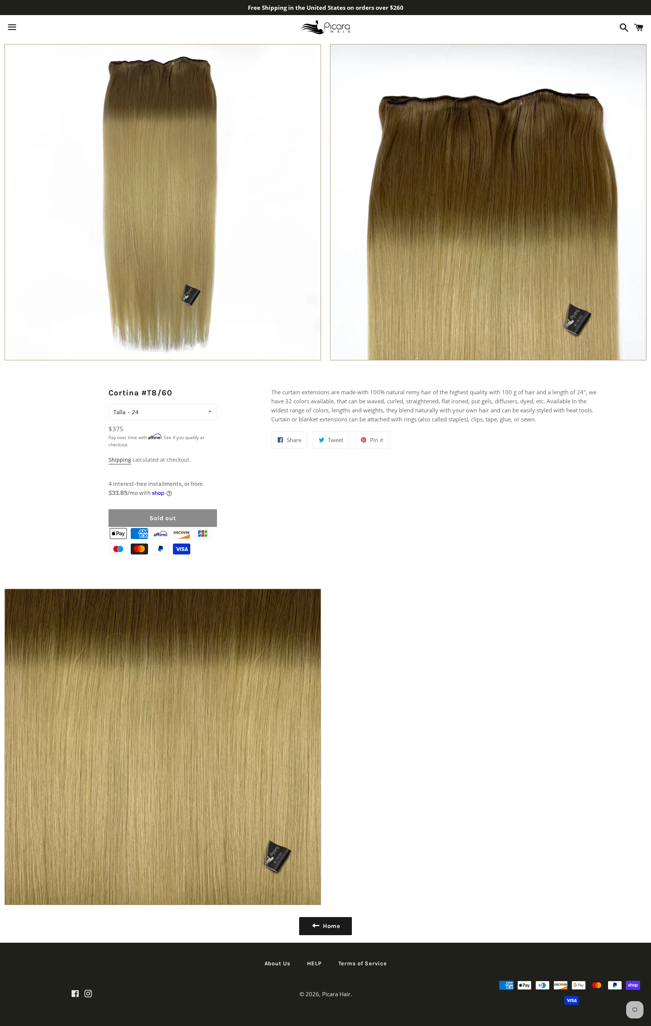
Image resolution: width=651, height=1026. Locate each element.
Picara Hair (336, 994)
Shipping (119, 459)
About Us (277, 963)
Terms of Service (362, 963)
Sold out (163, 518)
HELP (314, 963)
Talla (119, 412)
